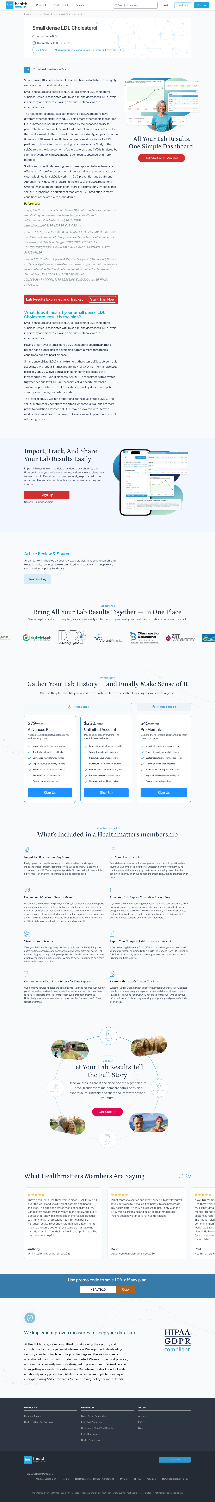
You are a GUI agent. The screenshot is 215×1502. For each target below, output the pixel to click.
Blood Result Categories (93, 1416)
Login (166, 5)
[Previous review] (180, 1175)
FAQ (140, 1422)
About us (143, 1416)
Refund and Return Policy (175, 1479)
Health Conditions (90, 1440)
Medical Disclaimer (46, 1479)
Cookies (151, 1479)
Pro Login (183, 5)
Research (81, 5)
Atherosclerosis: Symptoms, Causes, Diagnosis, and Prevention (86, 50)
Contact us (175, 1459)
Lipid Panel (41, 50)
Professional (61, 5)
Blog (140, 1428)
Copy (126, 1289)
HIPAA (137, 1479)
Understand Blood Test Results (97, 1428)
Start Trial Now (102, 299)
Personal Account (33, 1416)
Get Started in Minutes (162, 158)
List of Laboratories (91, 1434)
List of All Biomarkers (92, 1422)
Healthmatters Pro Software (39, 1422)
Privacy (124, 1479)
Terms (65, 1479)
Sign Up (201, 5)
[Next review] (188, 1175)
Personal (41, 5)
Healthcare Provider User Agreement (94, 1479)
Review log (37, 579)
